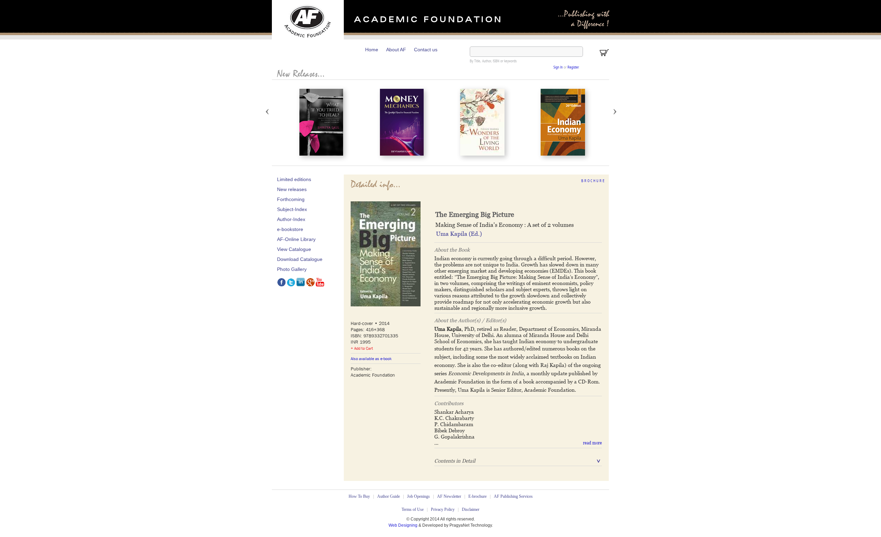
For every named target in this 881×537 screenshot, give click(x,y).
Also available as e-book (371, 358)
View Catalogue (294, 249)
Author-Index (291, 219)
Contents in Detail (454, 461)
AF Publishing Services (513, 496)
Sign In (558, 68)
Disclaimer (470, 509)
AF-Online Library (296, 239)
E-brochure (477, 496)
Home (371, 49)
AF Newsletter (449, 496)
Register (573, 68)
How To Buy (359, 496)
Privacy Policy (443, 509)
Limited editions (294, 179)
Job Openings (418, 496)
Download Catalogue (299, 259)
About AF (396, 49)
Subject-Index (292, 209)
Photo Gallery (292, 269)
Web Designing (403, 525)
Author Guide (388, 496)
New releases (292, 189)
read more (592, 443)
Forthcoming (291, 199)
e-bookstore (290, 229)
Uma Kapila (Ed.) (459, 233)
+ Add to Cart (362, 348)
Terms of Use (413, 509)
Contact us (425, 49)
